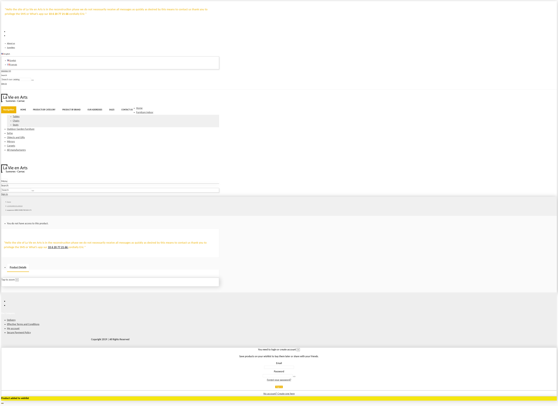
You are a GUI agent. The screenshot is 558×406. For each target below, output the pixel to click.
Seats (15, 125)
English (12, 61)
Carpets (11, 146)
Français (13, 65)
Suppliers (11, 48)
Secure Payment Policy (19, 332)
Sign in (279, 387)
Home (139, 108)
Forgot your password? (279, 380)
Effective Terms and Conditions (23, 324)
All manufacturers (16, 150)
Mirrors (11, 141)
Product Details (18, 267)
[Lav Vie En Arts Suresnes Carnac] (14, 101)
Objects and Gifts (16, 137)
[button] (44, 109)
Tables (16, 116)
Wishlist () (6, 71)
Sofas (10, 133)
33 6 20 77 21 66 (58, 247)
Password (279, 371)
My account (13, 328)
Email (279, 363)
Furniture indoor (144, 112)
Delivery (11, 320)
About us (11, 43)
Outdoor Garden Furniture (20, 129)
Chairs (16, 121)
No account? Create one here (279, 393)
